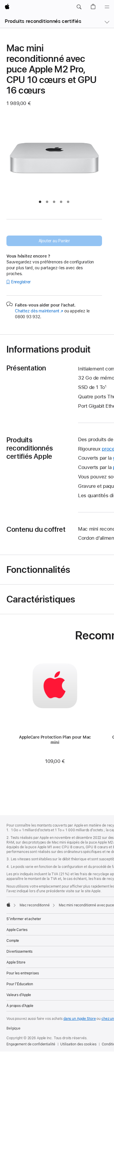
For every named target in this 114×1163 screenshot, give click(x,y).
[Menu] (107, 7)
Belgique (13, 1028)
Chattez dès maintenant (39, 311)
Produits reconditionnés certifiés (43, 21)
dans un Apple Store (79, 1019)
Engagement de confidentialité (30, 1044)
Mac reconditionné (35, 905)
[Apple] (8, 904)
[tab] (40, 202)
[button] (79, 7)
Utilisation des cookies (78, 1044)
